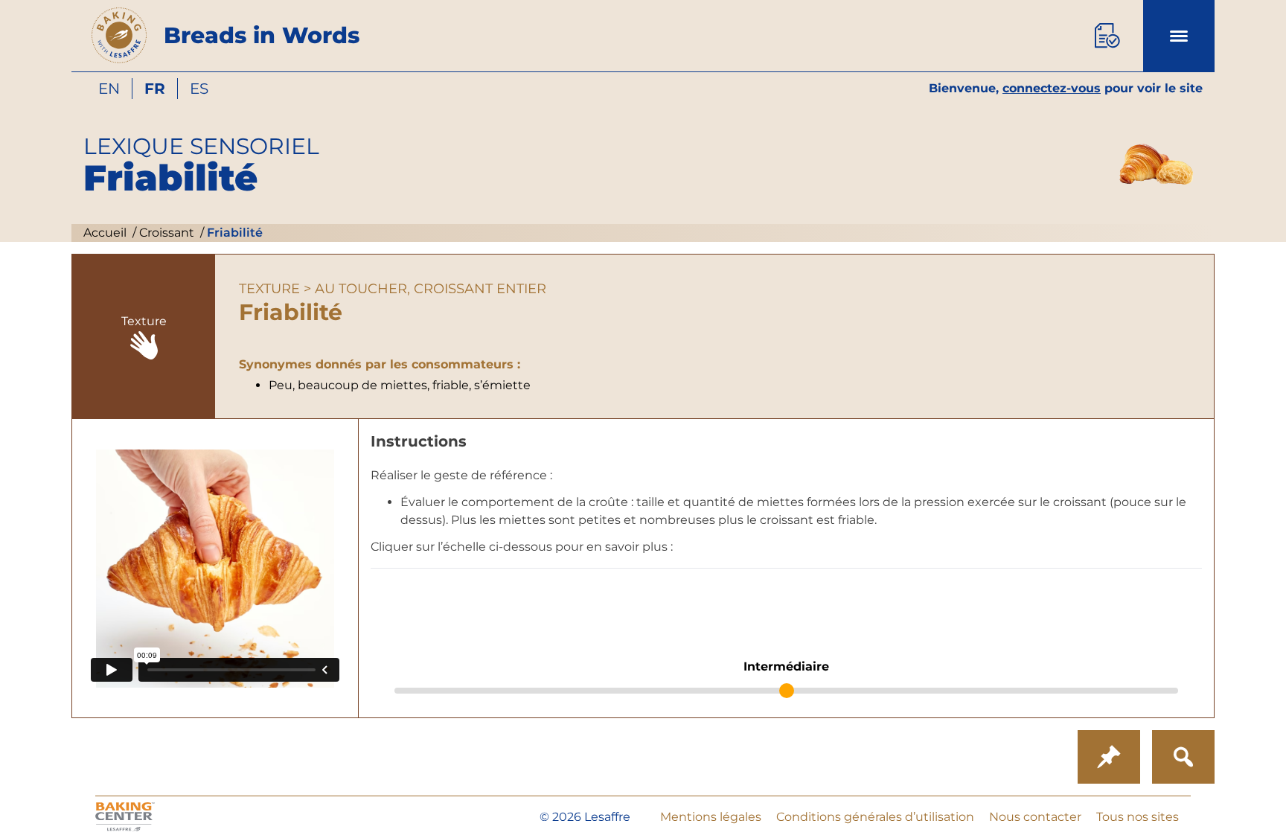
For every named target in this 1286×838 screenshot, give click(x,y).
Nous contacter (1035, 817)
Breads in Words (261, 35)
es (199, 88)
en (109, 88)
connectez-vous (1051, 88)
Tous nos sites (1137, 817)
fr (154, 88)
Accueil (105, 233)
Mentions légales (710, 817)
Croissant (165, 233)
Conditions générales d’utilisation (875, 817)
